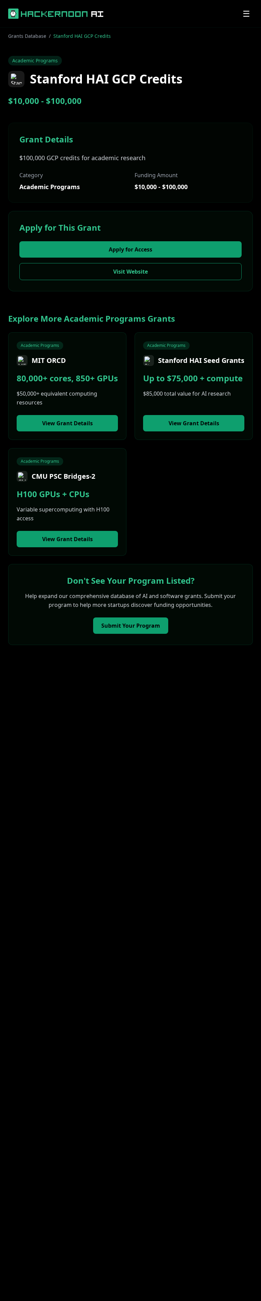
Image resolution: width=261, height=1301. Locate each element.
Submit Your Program (130, 625)
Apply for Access (130, 249)
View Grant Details (67, 423)
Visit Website (130, 271)
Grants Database (27, 36)
